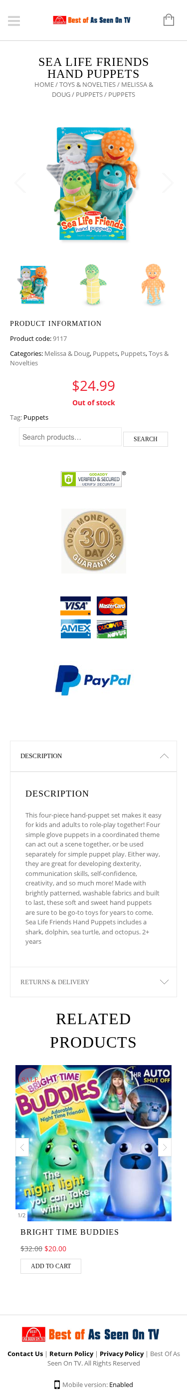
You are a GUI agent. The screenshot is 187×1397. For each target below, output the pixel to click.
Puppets (89, 94)
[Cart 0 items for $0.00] (164, 20)
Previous (20, 183)
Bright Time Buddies (69, 1232)
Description (41, 756)
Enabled (121, 1384)
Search (146, 439)
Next (167, 183)
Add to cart (51, 1266)
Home (44, 84)
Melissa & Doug (67, 353)
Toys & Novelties (87, 84)
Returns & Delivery (54, 982)
